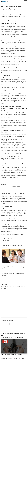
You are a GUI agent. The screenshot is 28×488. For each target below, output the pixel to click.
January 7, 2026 (16, 186)
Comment (3, 292)
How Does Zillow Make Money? (9, 23)
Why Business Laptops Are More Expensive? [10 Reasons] (13, 274)
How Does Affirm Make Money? (9, 21)
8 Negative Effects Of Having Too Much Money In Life (13, 267)
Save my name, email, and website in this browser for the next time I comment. (14, 319)
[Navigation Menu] (25, 1)
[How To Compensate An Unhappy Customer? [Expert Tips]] (13, 262)
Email (2, 314)
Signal (9, 28)
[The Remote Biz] (5, 1)
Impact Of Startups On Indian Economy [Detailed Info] (12, 358)
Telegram (7, 34)
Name (3, 309)
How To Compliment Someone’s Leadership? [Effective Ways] (12, 239)
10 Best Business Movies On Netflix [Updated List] (12, 337)
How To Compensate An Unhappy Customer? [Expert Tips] (12, 246)
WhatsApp (16, 26)
